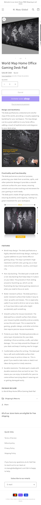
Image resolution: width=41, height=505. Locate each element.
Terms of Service (11, 438)
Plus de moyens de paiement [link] (20, 104)
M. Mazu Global (13, 499)
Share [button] (6, 405)
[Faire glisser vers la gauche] (15, 58)
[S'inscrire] (33, 484)
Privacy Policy (9, 448)
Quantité (4, 80)
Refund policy (10, 443)
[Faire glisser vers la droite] (25, 58)
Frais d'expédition (6, 76)
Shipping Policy (10, 453)
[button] (2, 9)
